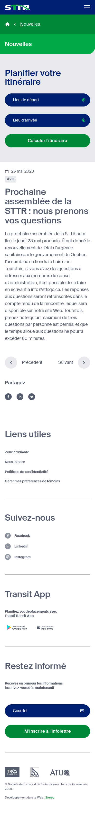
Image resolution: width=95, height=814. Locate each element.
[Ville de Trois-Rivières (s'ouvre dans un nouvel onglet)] (34, 772)
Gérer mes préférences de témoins (32, 481)
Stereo (49, 797)
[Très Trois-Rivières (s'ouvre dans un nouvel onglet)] (12, 772)
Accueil (7, 24)
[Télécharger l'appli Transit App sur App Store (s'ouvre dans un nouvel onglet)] (46, 627)
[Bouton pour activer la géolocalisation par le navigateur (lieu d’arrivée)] (83, 120)
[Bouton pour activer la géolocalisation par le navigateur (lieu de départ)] (83, 100)
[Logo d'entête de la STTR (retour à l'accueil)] (18, 7)
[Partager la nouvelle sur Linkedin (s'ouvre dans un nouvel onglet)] (20, 396)
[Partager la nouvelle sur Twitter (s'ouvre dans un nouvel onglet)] (31, 396)
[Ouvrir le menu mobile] (87, 7)
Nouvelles (30, 24)
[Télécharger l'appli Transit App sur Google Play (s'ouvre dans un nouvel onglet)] (17, 627)
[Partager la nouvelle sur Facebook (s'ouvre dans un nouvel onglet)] (8, 396)
